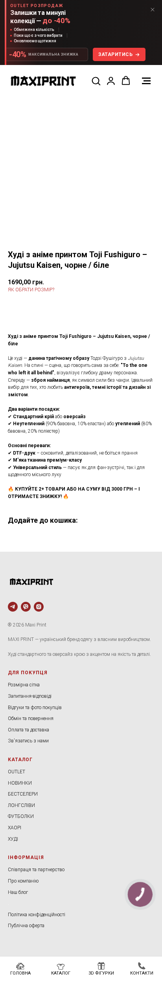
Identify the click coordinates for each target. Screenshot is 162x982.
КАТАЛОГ (20, 759)
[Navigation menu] (146, 81)
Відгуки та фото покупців (35, 707)
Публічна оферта (26, 925)
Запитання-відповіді (30, 696)
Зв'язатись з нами (28, 741)
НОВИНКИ (20, 783)
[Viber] (26, 607)
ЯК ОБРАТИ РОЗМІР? (31, 289)
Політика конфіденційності (36, 914)
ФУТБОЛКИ (21, 816)
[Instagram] (39, 607)
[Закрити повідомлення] (152, 9)
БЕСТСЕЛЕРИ (23, 794)
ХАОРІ (14, 827)
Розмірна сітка (24, 685)
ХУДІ (13, 839)
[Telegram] (13, 607)
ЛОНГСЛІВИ (21, 805)
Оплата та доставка (28, 730)
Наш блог (18, 892)
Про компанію (23, 881)
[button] (96, 80)
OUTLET (16, 771)
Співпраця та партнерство (36, 869)
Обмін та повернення (30, 718)
